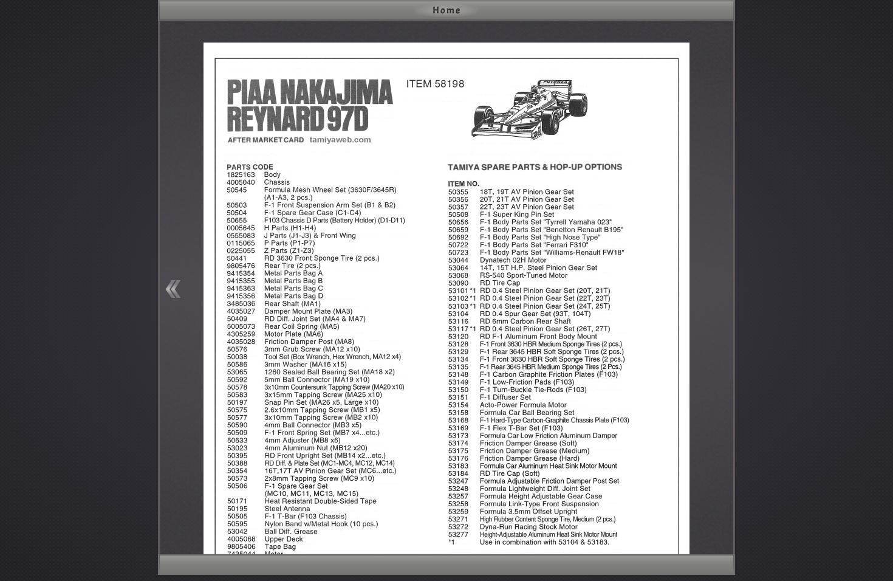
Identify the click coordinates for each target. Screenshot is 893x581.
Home (447, 10)
